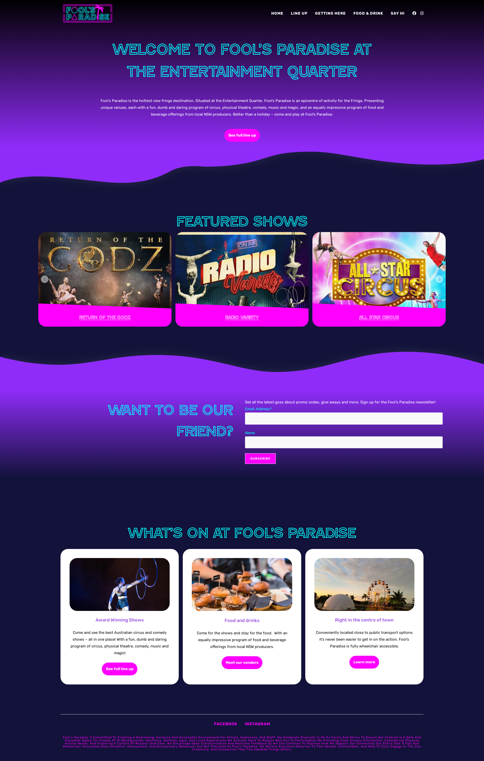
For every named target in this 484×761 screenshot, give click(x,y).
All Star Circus (379, 317)
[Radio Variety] (242, 279)
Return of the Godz (105, 317)
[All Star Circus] (379, 279)
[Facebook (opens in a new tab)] (414, 13)
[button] (44, 279)
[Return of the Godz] (105, 279)
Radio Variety (242, 317)
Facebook (225, 723)
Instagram (257, 723)
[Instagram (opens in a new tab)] (422, 13)
